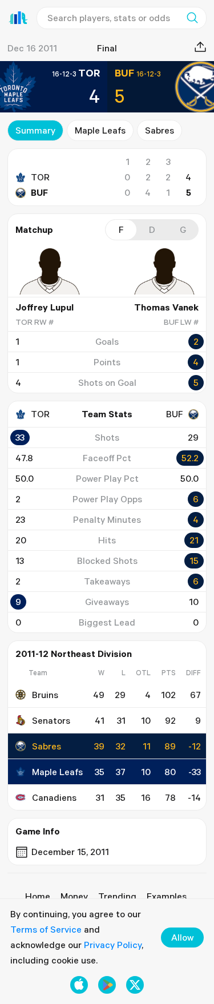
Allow (182, 937)
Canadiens (54, 797)
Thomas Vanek (166, 307)
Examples (167, 896)
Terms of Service (46, 929)
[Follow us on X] (135, 984)
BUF (39, 192)
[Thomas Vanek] (164, 271)
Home (37, 896)
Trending (117, 896)
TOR (40, 177)
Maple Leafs (100, 130)
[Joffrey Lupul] (49, 271)
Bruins (45, 694)
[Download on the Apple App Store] (79, 985)
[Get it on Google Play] (107, 985)
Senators (51, 720)
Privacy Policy (113, 944)
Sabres (159, 130)
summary (35, 130)
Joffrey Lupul (44, 307)
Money (74, 896)
